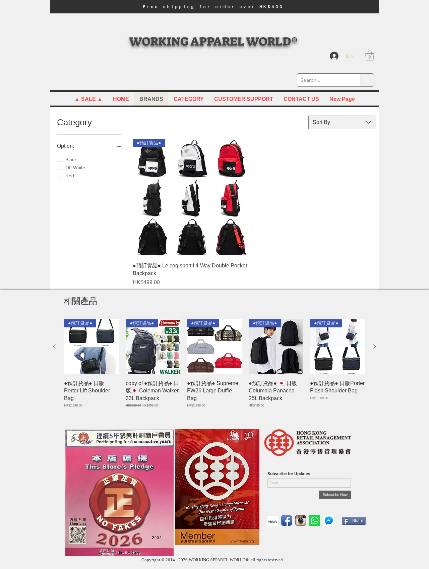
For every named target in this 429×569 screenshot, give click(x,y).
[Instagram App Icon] (300, 520)
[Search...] (367, 80)
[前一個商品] (54, 346)
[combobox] (341, 122)
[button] (214, 6)
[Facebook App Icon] (286, 520)
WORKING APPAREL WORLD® (213, 41)
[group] (214, 367)
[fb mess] (328, 520)
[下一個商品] (375, 346)
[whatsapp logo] (314, 520)
